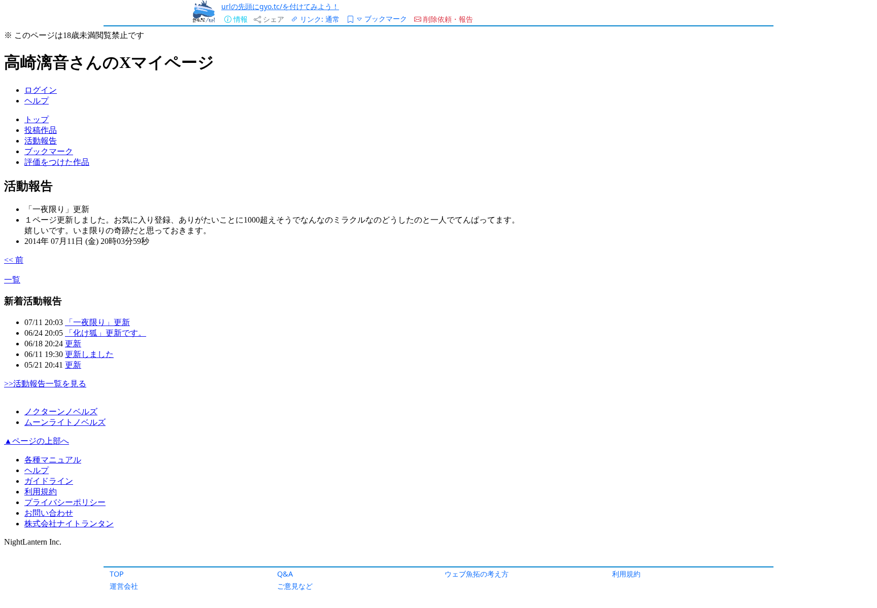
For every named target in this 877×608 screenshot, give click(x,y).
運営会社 (124, 586)
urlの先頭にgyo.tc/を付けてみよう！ (280, 6)
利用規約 (626, 574)
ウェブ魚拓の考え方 (477, 574)
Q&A (285, 574)
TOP (117, 574)
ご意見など (295, 586)
